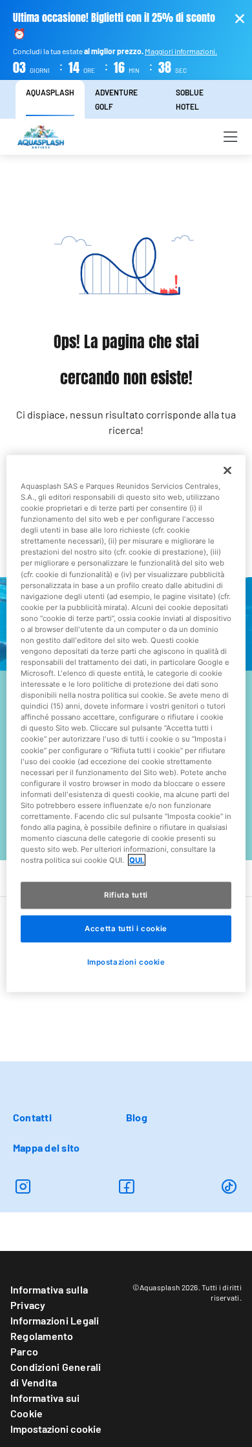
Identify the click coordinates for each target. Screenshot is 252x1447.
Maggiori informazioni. (181, 50)
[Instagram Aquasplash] (23, 1186)
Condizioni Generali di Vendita (55, 1374)
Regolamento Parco (42, 1343)
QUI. (136, 860)
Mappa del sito (46, 1147)
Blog (136, 1117)
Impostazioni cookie (55, 1428)
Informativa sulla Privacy (49, 1297)
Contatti (32, 1117)
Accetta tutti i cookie (126, 928)
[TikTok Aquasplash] (229, 1186)
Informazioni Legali (55, 1320)
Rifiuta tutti (125, 895)
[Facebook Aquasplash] (126, 1186)
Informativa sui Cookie (45, 1405)
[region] (126, 723)
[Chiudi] (227, 471)
